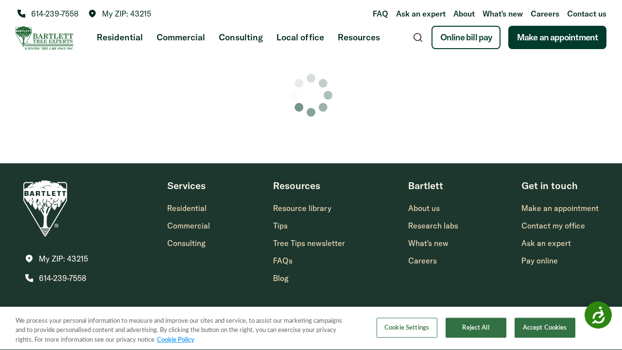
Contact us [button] (586, 13)
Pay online (539, 260)
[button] (119, 13)
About (464, 13)
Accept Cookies (545, 327)
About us (424, 208)
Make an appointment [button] (560, 208)
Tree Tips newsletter (309, 243)
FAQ (380, 13)
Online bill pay (466, 37)
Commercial (180, 37)
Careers (545, 13)
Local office (300, 37)
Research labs (433, 225)
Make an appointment (557, 37)
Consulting (241, 37)
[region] (311, 328)
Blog (281, 278)
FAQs (283, 260)
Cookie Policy (175, 340)
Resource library (302, 208)
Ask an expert (421, 13)
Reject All (475, 327)
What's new (503, 13)
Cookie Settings (406, 327)
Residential (120, 37)
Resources (359, 37)
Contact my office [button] (553, 225)
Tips (280, 225)
